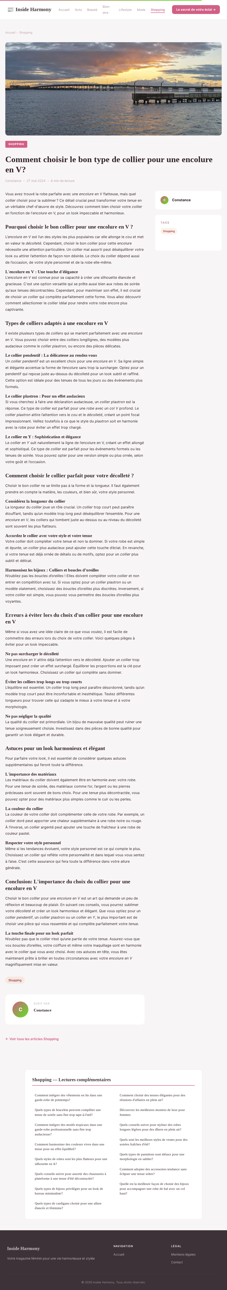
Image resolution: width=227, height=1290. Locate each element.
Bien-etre (107, 9)
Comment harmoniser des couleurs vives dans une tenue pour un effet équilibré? (69, 1146)
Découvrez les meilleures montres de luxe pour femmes (152, 1112)
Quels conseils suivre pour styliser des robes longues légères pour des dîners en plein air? (150, 1127)
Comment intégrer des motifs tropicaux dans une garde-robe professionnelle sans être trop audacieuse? (68, 1129)
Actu (78, 10)
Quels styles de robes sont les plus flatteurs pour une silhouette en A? (71, 1161)
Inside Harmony (29, 9)
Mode (141, 10)
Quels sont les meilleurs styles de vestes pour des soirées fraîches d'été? (154, 1142)
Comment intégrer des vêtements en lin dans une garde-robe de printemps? (68, 1097)
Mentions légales (183, 1254)
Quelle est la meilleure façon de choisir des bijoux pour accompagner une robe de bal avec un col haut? (154, 1188)
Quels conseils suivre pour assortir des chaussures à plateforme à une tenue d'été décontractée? (70, 1176)
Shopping (158, 10)
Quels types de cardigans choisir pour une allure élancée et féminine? (68, 1205)
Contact (177, 1262)
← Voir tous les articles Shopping (32, 1039)
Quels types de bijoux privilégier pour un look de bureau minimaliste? (69, 1191)
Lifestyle (125, 10)
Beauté (92, 10)
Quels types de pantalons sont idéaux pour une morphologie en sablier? (152, 1156)
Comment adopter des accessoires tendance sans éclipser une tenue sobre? (153, 1171)
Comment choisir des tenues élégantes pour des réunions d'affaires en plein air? (152, 1097)
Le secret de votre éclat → (196, 9)
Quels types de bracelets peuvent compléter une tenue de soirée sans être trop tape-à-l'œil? (68, 1112)
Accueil (64, 10)
